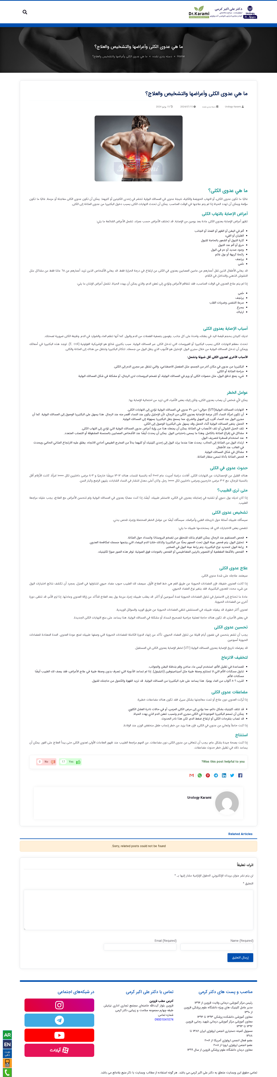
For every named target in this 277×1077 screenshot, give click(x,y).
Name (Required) (242, 941)
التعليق (248, 883)
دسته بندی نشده (162, 56)
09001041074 (164, 1019)
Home (181, 56)
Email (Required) (165, 941)
